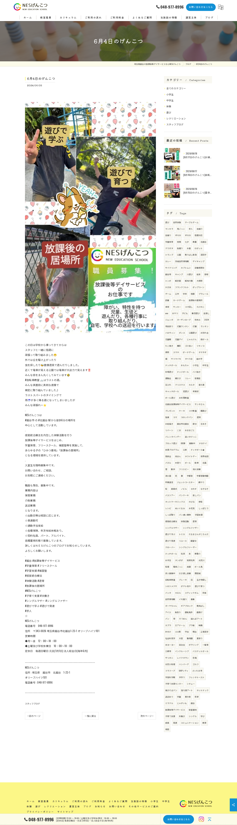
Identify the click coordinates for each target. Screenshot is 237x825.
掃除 (167, 352)
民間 (189, 566)
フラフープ (170, 670)
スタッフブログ (32, 703)
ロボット (198, 248)
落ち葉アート (187, 690)
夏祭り (200, 638)
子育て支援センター (174, 683)
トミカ (182, 534)
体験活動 (185, 521)
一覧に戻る (90, 716)
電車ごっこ (178, 566)
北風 (204, 462)
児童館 (168, 339)
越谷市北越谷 (183, 423)
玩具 (183, 553)
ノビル (184, 488)
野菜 (200, 501)
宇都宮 (190, 475)
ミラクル (169, 703)
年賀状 (196, 391)
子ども (185, 313)
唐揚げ (199, 612)
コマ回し (189, 306)
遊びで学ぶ (170, 534)
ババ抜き (197, 371)
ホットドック (202, 690)
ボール (188, 462)
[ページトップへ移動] (209, 819)
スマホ (176, 352)
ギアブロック (187, 605)
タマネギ (203, 352)
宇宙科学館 (170, 677)
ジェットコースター (186, 482)
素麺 (195, 241)
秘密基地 (193, 709)
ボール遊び (170, 397)
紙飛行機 (189, 280)
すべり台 (189, 358)
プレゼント (170, 410)
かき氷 (168, 287)
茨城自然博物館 (182, 261)
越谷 (193, 703)
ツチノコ (201, 345)
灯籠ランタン (183, 326)
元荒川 (202, 560)
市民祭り (169, 326)
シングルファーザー (188, 547)
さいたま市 (197, 670)
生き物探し (202, 579)
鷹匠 (179, 345)
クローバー (170, 547)
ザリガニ (169, 657)
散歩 (173, 469)
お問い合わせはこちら (201, 7)
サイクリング (171, 267)
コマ (175, 417)
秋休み (198, 319)
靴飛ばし (201, 605)
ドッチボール (171, 365)
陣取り (198, 553)
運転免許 (189, 612)
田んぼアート (196, 618)
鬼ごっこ (181, 228)
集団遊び (196, 313)
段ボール (204, 339)
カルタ (192, 384)
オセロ (178, 235)
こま (179, 430)
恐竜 (195, 657)
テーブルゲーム (191, 222)
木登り (178, 462)
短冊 (179, 241)
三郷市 (168, 651)
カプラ (168, 625)
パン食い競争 (185, 514)
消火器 (168, 475)
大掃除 (200, 280)
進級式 (174, 488)
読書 (167, 300)
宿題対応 (198, 235)
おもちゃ (185, 365)
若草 (196, 696)
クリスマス (180, 384)
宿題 (193, 293)
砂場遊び (169, 371)
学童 (179, 696)
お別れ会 (204, 332)
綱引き (178, 378)
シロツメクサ (171, 586)
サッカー (177, 306)
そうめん (183, 618)
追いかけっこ (191, 436)
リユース (183, 540)
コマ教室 (193, 410)
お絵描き (169, 423)
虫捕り (200, 228)
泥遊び (186, 391)
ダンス (182, 332)
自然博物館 (170, 599)
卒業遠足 (169, 482)
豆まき (204, 423)
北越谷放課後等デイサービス (178, 404)
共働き (182, 716)
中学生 (170, 100)
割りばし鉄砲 (191, 254)
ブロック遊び (171, 443)
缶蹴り (180, 248)
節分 (195, 423)
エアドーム (180, 625)
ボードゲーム (189, 352)
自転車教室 (170, 579)
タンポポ (179, 560)
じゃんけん (192, 339)
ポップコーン (198, 287)
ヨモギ (194, 488)
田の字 (199, 358)
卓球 (167, 306)
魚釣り (178, 612)
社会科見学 (170, 638)
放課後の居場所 (195, 300)
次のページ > (146, 716)
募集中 (192, 443)
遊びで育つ (200, 586)
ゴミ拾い (189, 345)
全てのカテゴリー (176, 88)
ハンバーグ (184, 664)
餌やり (201, 482)
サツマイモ (176, 358)
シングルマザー (172, 527)
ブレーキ (183, 579)
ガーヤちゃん (171, 605)
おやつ (175, 313)
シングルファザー (191, 527)
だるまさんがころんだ (198, 534)
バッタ (168, 592)
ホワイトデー (191, 456)
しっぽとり (203, 508)
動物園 (190, 638)
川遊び (190, 274)
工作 (177, 293)
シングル (193, 716)
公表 (185, 449)
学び (202, 716)
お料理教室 (184, 397)
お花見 (192, 508)
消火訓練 (197, 469)
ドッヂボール (171, 553)
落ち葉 (202, 384)
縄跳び (204, 410)
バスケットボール (200, 651)
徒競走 (198, 378)
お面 (189, 248)
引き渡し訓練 (185, 573)
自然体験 (177, 222)
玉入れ (168, 384)
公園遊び (193, 332)
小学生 (170, 94)
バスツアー (170, 495)
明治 (195, 631)
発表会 (168, 456)
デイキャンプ (198, 261)
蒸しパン (197, 495)
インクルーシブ (182, 651)
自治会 (182, 644)
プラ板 (192, 625)
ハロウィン (170, 332)
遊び (168, 112)
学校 (185, 293)
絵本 (199, 274)
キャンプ (179, 274)
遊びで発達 (170, 540)
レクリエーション (176, 118)
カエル (178, 592)
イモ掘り (183, 599)
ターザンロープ (184, 319)
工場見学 (204, 631)
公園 (179, 254)
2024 (206, 319)
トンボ (168, 280)
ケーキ (182, 410)
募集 (193, 599)
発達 (175, 722)
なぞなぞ (204, 488)
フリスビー (184, 469)
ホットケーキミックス (175, 501)
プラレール (203, 293)
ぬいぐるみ (180, 508)
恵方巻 (188, 696)
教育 (204, 722)
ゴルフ (196, 664)
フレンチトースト (196, 677)
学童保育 (169, 241)
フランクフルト (182, 287)
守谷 (187, 631)
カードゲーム (179, 300)
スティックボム (191, 592)
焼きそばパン (171, 690)
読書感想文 (200, 267)
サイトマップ (65, 811)
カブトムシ (186, 267)
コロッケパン (187, 417)
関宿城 (198, 573)
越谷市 (168, 274)
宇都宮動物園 (202, 475)
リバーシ (169, 430)
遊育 (195, 521)
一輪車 (205, 644)
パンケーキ (184, 495)
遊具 (199, 417)
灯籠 (195, 326)
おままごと (190, 430)
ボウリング (194, 644)
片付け (168, 631)
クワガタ (169, 248)
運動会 (168, 378)
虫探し (206, 313)
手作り (182, 677)
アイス (168, 612)
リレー (188, 378)
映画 (200, 625)
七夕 (187, 241)
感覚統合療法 (171, 521)
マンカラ (169, 228)
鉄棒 (196, 462)
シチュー (191, 683)
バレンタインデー (173, 436)
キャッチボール (172, 391)
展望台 (194, 540)
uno (166, 313)
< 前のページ (34, 716)
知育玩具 (191, 560)
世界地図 (204, 456)
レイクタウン (183, 657)
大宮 (181, 638)
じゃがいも (182, 703)
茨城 (204, 592)
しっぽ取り (170, 514)
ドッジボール (183, 371)
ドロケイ (203, 443)
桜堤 (167, 566)
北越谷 (204, 241)
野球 (206, 274)
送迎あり (169, 696)
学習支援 (199, 514)
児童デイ (179, 339)
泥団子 (204, 254)
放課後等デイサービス (175, 709)
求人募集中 (170, 573)
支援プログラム (172, 449)
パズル (168, 462)
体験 (168, 106)
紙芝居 (178, 280)
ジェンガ (169, 319)
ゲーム (168, 293)
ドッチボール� (197, 449)
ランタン (204, 326)
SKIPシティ (183, 670)
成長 (167, 722)
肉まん (178, 456)
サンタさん (200, 404)
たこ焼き (169, 345)
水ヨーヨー (170, 644)
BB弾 (183, 443)
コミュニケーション (190, 722)
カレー (168, 261)
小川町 (178, 631)
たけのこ (201, 306)
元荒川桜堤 (170, 664)
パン (167, 618)
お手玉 (168, 560)
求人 (191, 228)
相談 (167, 729)
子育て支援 (170, 716)
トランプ (169, 254)
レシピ (168, 508)
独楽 (167, 417)
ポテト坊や (186, 586)
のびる (192, 501)
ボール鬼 (198, 566)
